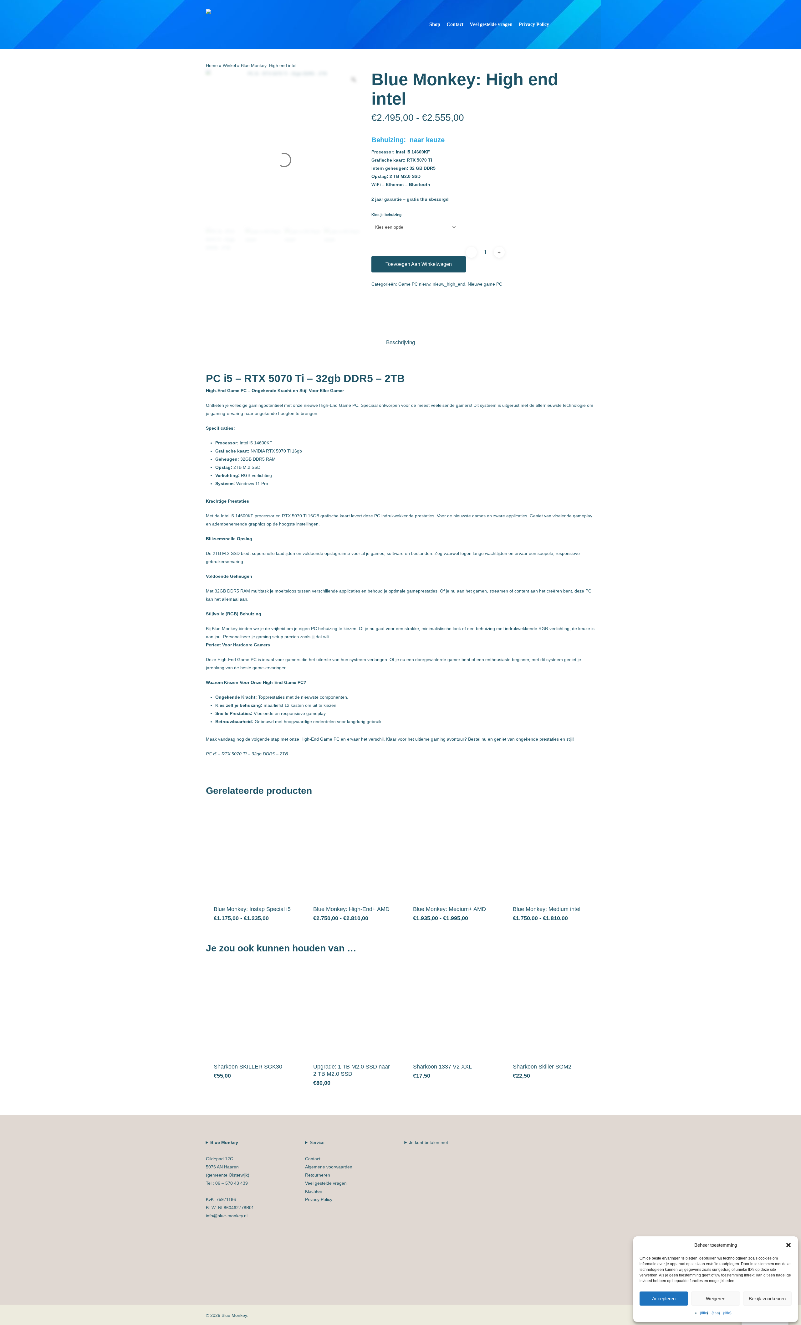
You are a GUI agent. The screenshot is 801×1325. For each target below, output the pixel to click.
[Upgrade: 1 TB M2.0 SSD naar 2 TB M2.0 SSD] (352, 1008)
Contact (312, 1158)
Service (328, 1171)
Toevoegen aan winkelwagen (418, 264)
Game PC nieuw (414, 284)
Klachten (313, 1191)
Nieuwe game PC (485, 284)
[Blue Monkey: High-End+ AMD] (352, 850)
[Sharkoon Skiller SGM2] (552, 1008)
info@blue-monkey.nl (226, 1215)
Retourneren (317, 1174)
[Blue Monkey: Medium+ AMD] (452, 850)
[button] (788, 1245)
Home (212, 65)
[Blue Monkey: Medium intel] (552, 850)
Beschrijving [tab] (400, 342)
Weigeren (715, 1298)
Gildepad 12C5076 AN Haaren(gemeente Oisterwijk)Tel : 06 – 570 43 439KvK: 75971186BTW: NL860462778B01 (230, 1179)
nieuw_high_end (449, 284)
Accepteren (664, 1298)
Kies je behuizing (386, 215)
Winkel (229, 65)
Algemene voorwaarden (328, 1166)
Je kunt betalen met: (429, 1142)
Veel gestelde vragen (326, 1183)
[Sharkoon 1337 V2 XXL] (452, 1008)
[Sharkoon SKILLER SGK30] (253, 1008)
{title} (704, 1313)
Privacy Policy (318, 1199)
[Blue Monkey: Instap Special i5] (253, 850)
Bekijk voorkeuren (767, 1298)
